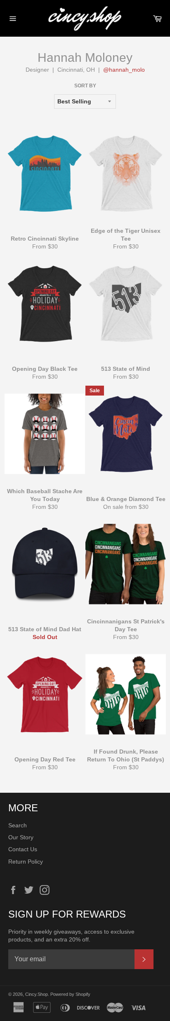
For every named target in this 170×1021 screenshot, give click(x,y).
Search (17, 825)
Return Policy (25, 861)
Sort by (85, 86)
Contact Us (22, 849)
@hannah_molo (124, 69)
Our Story (20, 837)
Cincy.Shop (36, 994)
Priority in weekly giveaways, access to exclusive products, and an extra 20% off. (71, 935)
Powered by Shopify (70, 994)
